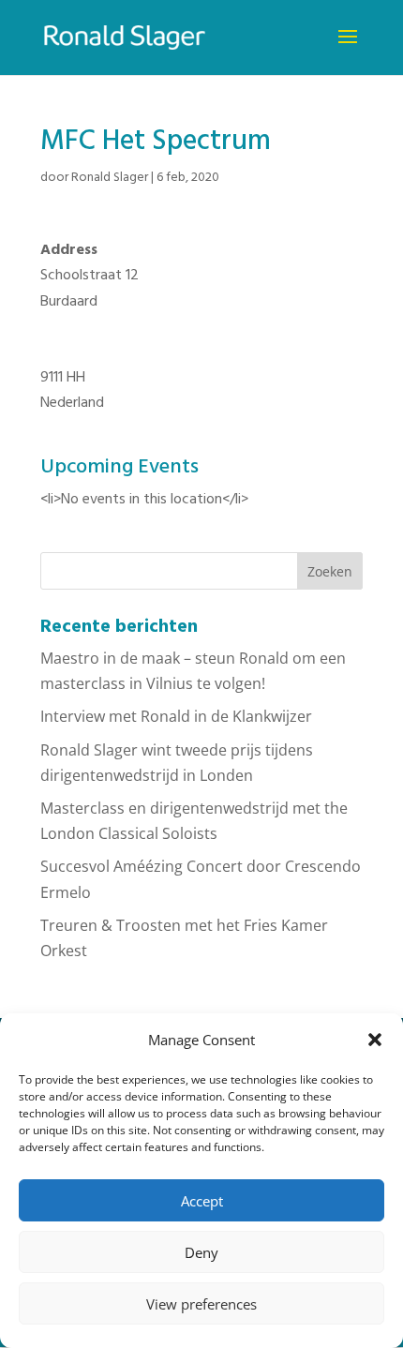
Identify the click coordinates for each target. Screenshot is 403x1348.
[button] (375, 1039)
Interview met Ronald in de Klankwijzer (176, 716)
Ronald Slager (109, 177)
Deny (201, 1252)
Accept (202, 1200)
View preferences (201, 1304)
